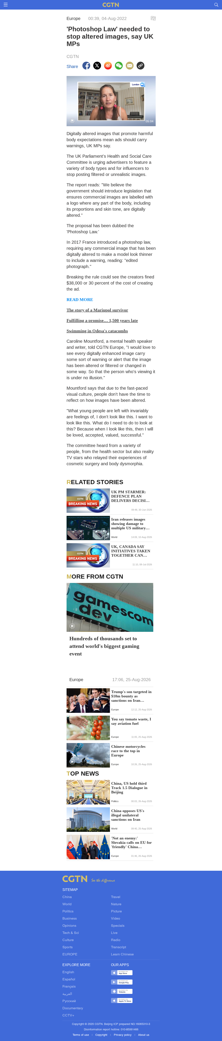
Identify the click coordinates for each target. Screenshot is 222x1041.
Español (68, 979)
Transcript (118, 947)
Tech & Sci (70, 933)
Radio (115, 940)
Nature (116, 904)
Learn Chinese (122, 954)
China (67, 897)
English (68, 972)
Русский (69, 1001)
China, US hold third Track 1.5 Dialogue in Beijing (129, 787)
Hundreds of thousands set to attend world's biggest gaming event (104, 646)
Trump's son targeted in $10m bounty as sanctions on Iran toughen (131, 696)
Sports (67, 947)
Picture (116, 911)
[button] (72, 121)
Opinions (69, 925)
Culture (68, 940)
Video (115, 918)
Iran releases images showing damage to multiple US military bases (128, 523)
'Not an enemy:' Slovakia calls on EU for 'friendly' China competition (131, 842)
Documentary (72, 1008)
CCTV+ (68, 1015)
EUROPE (69, 954)
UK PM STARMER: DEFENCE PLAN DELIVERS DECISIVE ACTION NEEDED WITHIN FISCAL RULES (131, 496)
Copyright (101, 1035)
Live (114, 933)
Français (69, 986)
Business (69, 918)
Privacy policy (123, 1035)
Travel (115, 897)
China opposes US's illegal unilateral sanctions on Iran (127, 815)
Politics (67, 911)
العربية (67, 994)
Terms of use (81, 1035)
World (67, 904)
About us (143, 1035)
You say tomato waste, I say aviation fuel (131, 721)
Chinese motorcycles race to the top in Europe (128, 750)
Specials (117, 925)
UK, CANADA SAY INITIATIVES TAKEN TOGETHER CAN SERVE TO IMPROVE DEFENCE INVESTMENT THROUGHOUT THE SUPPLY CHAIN (131, 551)
